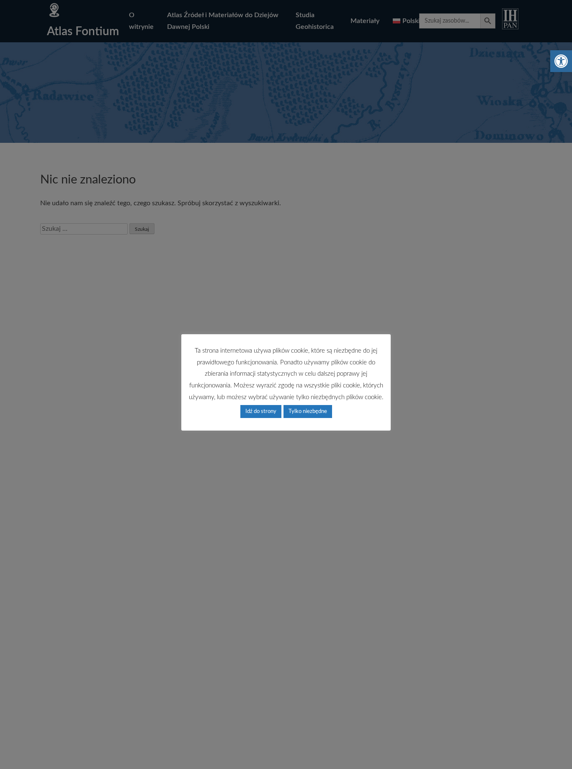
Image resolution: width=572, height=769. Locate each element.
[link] (561, 61)
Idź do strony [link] (260, 411)
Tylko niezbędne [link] (308, 411)
